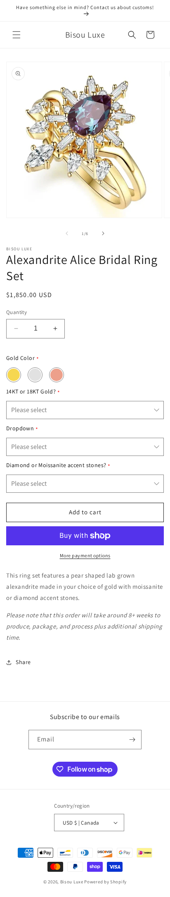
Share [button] (23, 662)
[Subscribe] (132, 739)
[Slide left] (67, 233)
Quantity (16, 312)
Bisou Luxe (71, 882)
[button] (16, 35)
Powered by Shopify (105, 882)
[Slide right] (103, 233)
